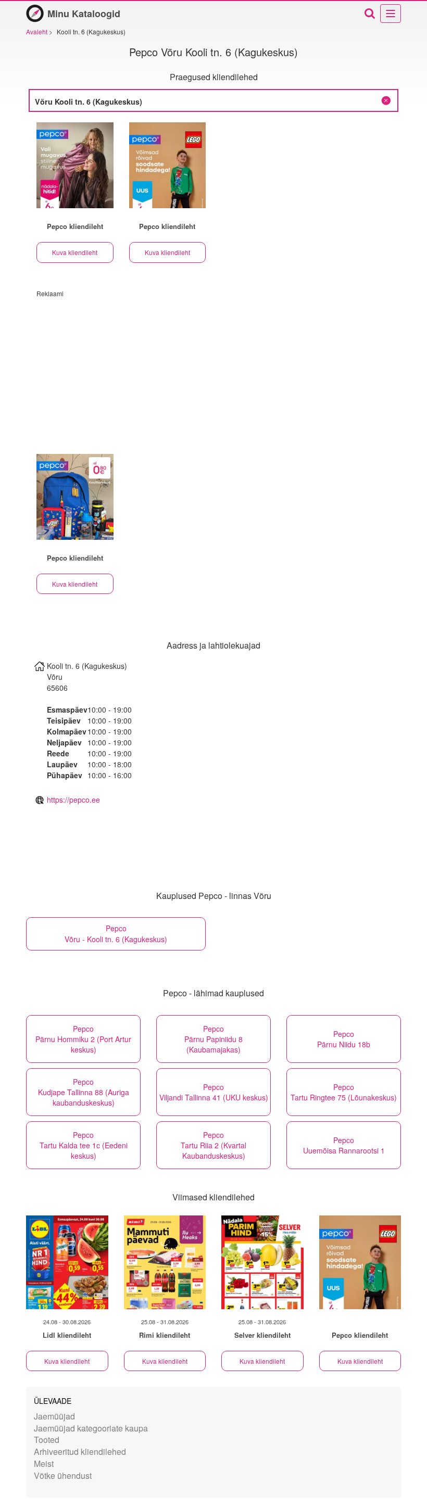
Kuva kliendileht (74, 252)
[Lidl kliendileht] (67, 1262)
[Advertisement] (213, 370)
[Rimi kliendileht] (165, 1262)
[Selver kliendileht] (262, 1262)
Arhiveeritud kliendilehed (80, 1452)
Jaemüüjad (54, 1416)
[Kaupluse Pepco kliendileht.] (75, 165)
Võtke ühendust (63, 1475)
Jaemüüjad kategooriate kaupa (91, 1428)
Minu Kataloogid (83, 13)
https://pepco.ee (73, 799)
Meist (44, 1463)
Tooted (46, 1440)
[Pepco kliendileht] (360, 1262)
